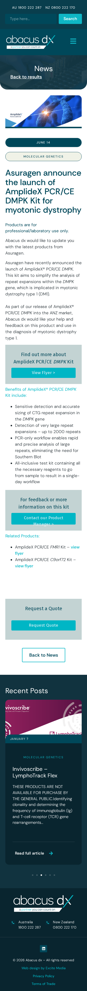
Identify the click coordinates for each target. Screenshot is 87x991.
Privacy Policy (43, 976)
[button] (32, 875)
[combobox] (31, 19)
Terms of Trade (43, 984)
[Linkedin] (43, 948)
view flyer (24, 566)
